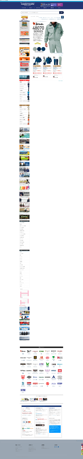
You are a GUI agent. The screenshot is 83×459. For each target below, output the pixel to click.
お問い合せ (52, 8)
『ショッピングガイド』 (54, 415)
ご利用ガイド (45, 8)
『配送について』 (26, 415)
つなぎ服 (21, 90)
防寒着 (42, 21)
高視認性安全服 (22, 245)
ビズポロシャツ (22, 232)
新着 (22, 41)
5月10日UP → (25, 41)
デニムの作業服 (22, 227)
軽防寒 (21, 224)
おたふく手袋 (21, 279)
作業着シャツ (22, 115)
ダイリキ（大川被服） (22, 266)
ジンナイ (21, 274)
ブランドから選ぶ (37, 21)
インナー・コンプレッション (24, 123)
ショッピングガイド (31, 446)
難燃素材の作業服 (22, 230)
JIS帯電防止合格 (22, 237)
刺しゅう (30, 8)
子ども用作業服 (22, 235)
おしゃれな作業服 (22, 222)
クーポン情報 (40, 17)
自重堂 (40, 21)
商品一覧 (17, 448)
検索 (61, 12)
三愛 (20, 263)
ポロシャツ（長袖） (23, 119)
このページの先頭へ (79, 440)
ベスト (21, 98)
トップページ (33, 21)
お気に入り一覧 (44, 17)
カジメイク (21, 276)
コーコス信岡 (21, 253)
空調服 (23, 401)
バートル (21, 256)
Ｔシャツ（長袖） (22, 117)
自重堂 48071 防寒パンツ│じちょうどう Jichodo (57, 68)
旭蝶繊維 (21, 261)
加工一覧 (38, 8)
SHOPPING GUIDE (42, 406)
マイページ (48, 17)
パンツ (21, 111)
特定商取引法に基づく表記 (32, 449)
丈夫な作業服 (21, 240)
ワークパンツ (22, 88)
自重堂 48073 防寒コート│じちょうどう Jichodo (47, 68)
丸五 (20, 281)
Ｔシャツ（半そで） (23, 92)
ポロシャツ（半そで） (23, 94)
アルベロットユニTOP (19, 446)
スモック (21, 96)
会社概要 (43, 446)
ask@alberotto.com (39, 413)
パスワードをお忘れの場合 (57, 17)
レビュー (59, 8)
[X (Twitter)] (56, 446)
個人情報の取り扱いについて (45, 448)
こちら (25, 432)
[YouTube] (58, 446)
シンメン (21, 284)
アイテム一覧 (23, 8)
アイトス (21, 258)
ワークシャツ (22, 86)
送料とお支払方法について (32, 448)
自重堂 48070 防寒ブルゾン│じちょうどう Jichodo (37, 68)
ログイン (52, 17)
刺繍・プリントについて (19, 449)
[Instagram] (55, 446)
